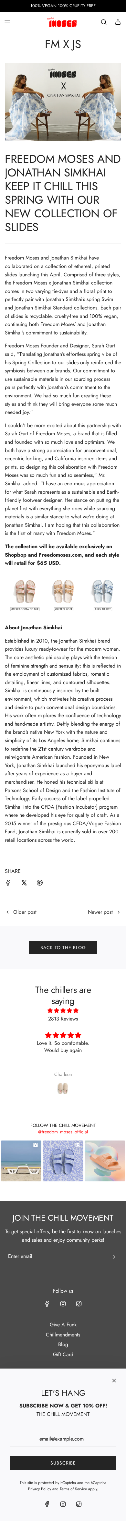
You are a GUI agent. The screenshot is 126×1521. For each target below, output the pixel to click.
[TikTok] (79, 1304)
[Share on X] (24, 883)
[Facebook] (47, 1304)
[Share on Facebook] (8, 883)
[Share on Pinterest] (40, 883)
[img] (63, 1011)
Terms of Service (73, 1489)
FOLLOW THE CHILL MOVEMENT (63, 1125)
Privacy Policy (39, 1489)
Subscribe (63, 1463)
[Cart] (118, 22)
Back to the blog (63, 947)
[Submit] (114, 1256)
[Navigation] (7, 22)
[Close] (114, 1380)
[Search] (104, 22)
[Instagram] (63, 1304)
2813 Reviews (63, 1018)
